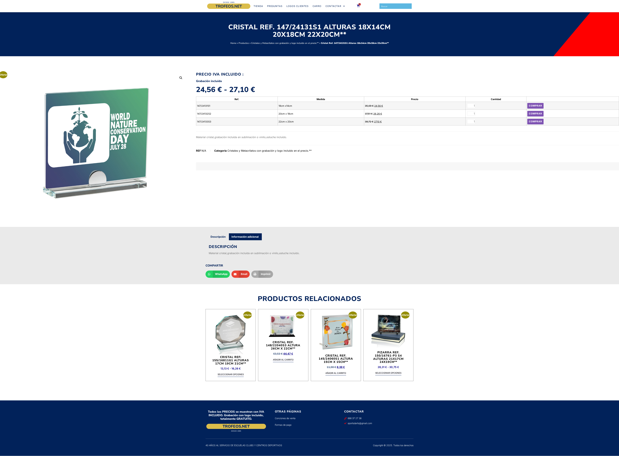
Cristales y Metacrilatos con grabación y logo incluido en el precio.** (285, 43)
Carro (317, 6)
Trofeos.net (229, 6)
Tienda (258, 6)
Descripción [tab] (218, 236)
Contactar (333, 6)
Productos (244, 43)
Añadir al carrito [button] (283, 360)
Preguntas (274, 6)
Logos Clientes (297, 6)
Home (233, 43)
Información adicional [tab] (245, 236)
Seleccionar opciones (231, 374)
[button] (181, 78)
